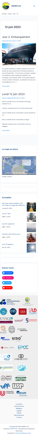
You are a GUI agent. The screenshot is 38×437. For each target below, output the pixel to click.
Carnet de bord (7, 41)
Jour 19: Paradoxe (7, 244)
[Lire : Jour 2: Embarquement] (19, 54)
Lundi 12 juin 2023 (13, 94)
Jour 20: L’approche (8, 224)
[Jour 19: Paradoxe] (31, 248)
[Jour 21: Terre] (31, 217)
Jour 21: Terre (6, 213)
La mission (19, 404)
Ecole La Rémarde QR (8, 98)
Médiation (19, 408)
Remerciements (19, 415)
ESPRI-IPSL (13, 429)
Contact (19, 417)
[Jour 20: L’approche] (31, 227)
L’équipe (19, 411)
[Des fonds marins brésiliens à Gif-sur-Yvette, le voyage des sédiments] (31, 207)
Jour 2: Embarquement (16, 36)
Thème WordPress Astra (23, 433)
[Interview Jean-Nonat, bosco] (31, 237)
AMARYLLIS (16, 6)
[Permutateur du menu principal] (34, 6)
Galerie (19, 413)
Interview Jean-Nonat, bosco (11, 234)
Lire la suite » (6, 86)
